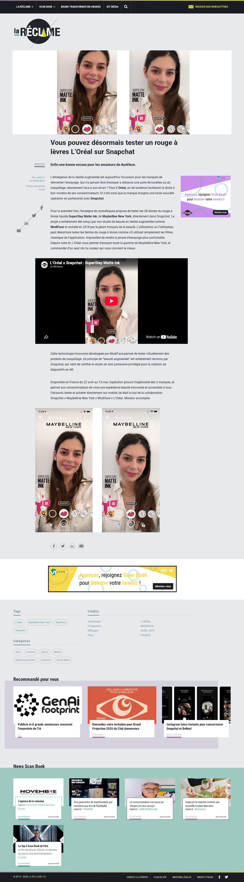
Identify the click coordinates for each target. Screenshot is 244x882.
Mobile (57, 652)
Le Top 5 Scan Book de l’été (33, 846)
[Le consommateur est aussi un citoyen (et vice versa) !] (150, 792)
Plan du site (160, 877)
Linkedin (26, 223)
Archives (30, 652)
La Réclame (37, 33)
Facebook (41, 208)
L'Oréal (18, 622)
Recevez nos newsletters (211, 6)
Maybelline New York (39, 622)
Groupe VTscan (205, 877)
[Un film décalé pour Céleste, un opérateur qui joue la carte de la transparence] (38, 839)
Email (18, 230)
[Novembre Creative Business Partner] (38, 792)
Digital (44, 652)
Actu (17, 652)
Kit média (112, 6)
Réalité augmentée (25, 660)
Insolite (39, 164)
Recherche (126, 7)
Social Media (63, 660)
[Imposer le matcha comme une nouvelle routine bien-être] (206, 792)
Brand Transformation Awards (81, 6)
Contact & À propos (137, 877)
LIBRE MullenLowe (148, 809)
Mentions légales (182, 877)
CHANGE (88, 809)
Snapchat (20, 630)
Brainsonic (200, 809)
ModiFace (61, 622)
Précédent (15, 840)
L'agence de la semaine (31, 801)
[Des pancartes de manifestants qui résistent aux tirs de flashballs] (94, 792)
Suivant (61, 840)
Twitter (34, 215)
